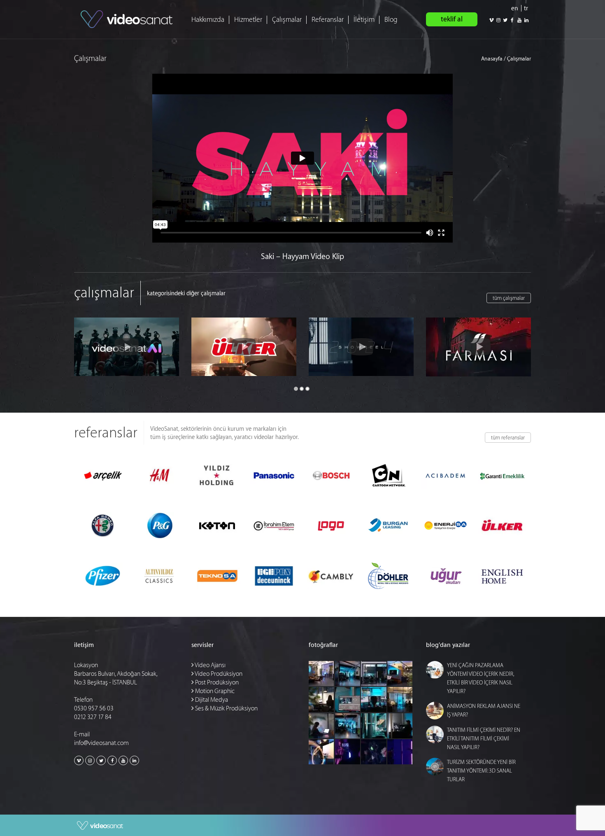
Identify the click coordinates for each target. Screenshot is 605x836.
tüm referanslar (508, 437)
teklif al (452, 19)
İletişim (364, 19)
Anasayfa (492, 59)
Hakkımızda (207, 19)
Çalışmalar (287, 19)
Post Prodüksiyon (216, 682)
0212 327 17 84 (93, 717)
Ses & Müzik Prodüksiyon (226, 708)
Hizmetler (248, 19)
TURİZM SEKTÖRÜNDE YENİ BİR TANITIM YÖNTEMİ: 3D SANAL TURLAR (481, 770)
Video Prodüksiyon (218, 673)
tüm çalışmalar (509, 298)
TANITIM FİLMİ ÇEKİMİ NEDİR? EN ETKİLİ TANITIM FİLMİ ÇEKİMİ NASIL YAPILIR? (483, 738)
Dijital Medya (211, 699)
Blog (391, 19)
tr (526, 8)
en (514, 8)
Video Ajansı (210, 665)
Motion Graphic (214, 691)
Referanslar (328, 19)
